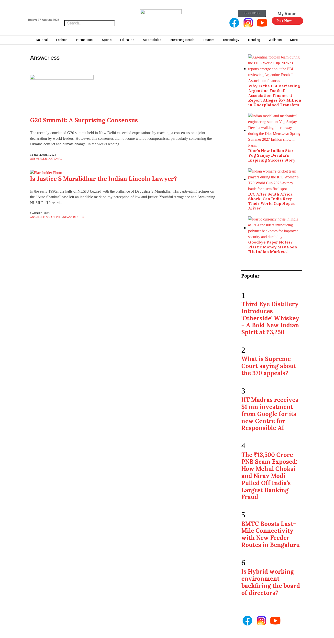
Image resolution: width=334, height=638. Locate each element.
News (67, 217)
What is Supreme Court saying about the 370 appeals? (268, 366)
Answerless (39, 158)
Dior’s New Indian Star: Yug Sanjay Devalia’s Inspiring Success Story (271, 155)
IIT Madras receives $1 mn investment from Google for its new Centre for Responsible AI (269, 414)
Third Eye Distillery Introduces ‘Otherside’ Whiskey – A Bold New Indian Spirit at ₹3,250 (270, 318)
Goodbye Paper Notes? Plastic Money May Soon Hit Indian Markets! (272, 247)
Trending (78, 217)
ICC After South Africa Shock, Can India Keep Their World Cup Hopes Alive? (271, 201)
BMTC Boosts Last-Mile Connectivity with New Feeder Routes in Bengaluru (270, 534)
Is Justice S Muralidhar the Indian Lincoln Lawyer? (103, 179)
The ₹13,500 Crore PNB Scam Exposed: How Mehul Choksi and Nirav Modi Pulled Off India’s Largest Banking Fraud (269, 476)
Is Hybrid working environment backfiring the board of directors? (270, 582)
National (55, 158)
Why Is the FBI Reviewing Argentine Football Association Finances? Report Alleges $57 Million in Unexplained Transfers (274, 95)
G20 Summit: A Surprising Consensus (84, 120)
